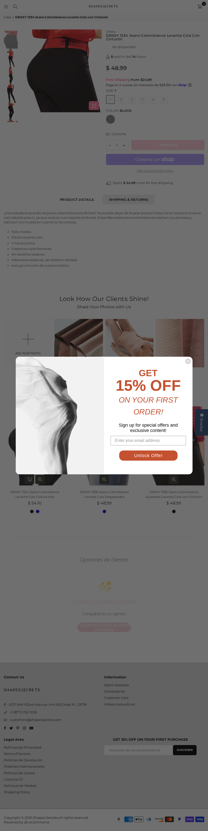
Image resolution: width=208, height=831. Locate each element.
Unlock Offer (148, 455)
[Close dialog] (187, 361)
